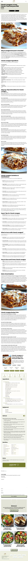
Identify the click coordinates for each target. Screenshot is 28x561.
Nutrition (20, 376)
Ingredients (4, 376)
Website (2, 492)
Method (15, 376)
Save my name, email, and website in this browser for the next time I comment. (14, 494)
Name (2, 488)
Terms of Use (21, 557)
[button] (24, 381)
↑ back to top (14, 549)
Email (2, 490)
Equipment (10, 376)
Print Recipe (17, 10)
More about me (14, 510)
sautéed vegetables (16, 209)
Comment (2, 479)
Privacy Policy (15, 557)
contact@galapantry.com (5, 558)
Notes (24, 376)
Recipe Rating (3, 476)
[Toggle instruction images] (24, 415)
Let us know (11, 465)
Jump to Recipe (12, 10)
